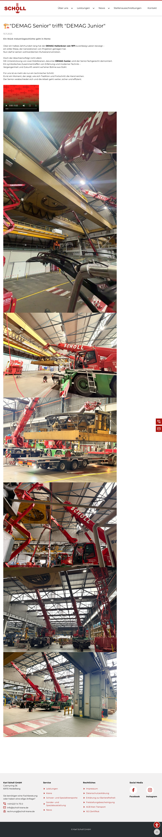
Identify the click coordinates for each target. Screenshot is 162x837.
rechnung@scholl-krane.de (21, 811)
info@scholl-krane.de (17, 807)
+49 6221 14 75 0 (15, 804)
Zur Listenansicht (12, 747)
